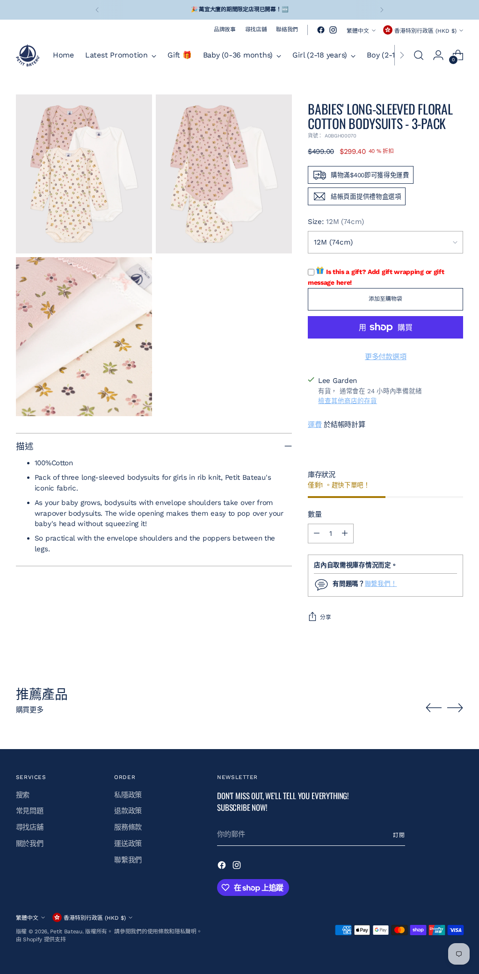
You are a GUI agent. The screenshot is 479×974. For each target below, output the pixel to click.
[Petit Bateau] (27, 55)
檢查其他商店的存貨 (347, 400)
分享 (325, 617)
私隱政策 (128, 795)
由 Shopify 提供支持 (41, 939)
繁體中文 (358, 31)
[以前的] (97, 10)
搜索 (22, 795)
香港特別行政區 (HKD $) (425, 31)
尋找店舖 (30, 827)
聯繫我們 (128, 860)
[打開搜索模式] (418, 55)
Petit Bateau (66, 931)
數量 (314, 514)
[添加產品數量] (344, 533)
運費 (314, 424)
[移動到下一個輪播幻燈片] (455, 707)
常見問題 (30, 811)
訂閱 (399, 835)
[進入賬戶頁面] (438, 55)
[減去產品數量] (316, 533)
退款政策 (128, 811)
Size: (335, 221)
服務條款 (128, 827)
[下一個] (381, 10)
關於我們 (30, 843)
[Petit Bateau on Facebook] (321, 30)
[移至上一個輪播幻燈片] (434, 708)
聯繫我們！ (381, 583)
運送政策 (128, 843)
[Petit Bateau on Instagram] (333, 30)
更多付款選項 (385, 357)
